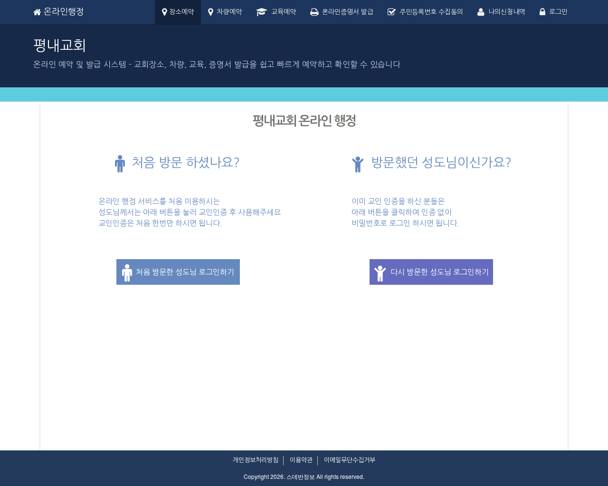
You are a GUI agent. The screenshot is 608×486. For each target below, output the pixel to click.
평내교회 (59, 45)
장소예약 (180, 12)
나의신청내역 (504, 12)
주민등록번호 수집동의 (429, 12)
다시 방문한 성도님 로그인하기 (438, 272)
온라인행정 (62, 12)
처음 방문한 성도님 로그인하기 (183, 272)
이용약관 (301, 460)
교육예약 (281, 12)
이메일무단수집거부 (349, 460)
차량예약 (227, 12)
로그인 (556, 12)
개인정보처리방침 (255, 460)
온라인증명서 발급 (345, 12)
